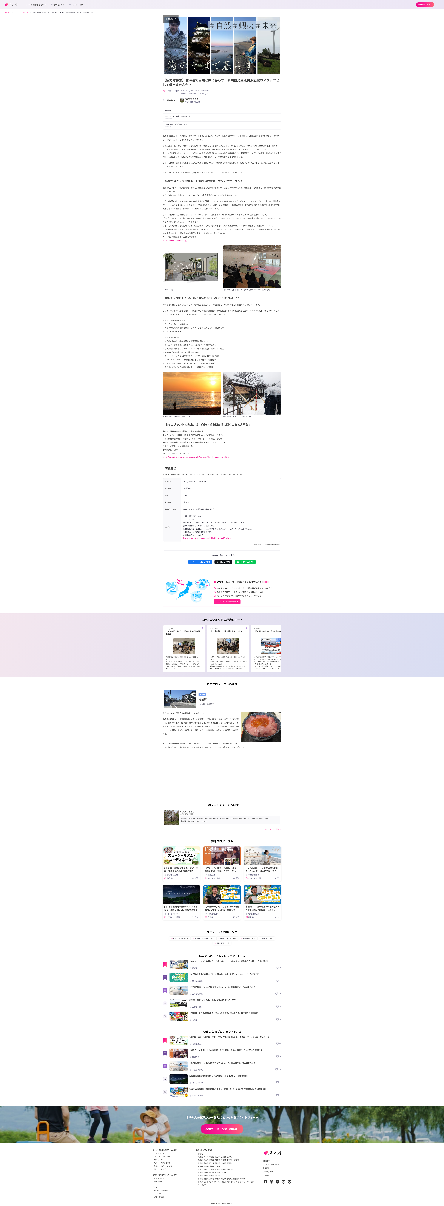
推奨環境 (266, 1168)
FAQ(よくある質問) (161, 1190)
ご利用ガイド (159, 1178)
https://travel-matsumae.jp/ (175, 240)
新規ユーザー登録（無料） (222, 1129)
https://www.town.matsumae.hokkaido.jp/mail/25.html (207, 538)
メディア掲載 (159, 1197)
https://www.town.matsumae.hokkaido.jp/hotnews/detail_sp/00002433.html (196, 457)
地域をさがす (159, 1159)
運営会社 (266, 1175)
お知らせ (157, 1193)
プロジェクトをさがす (162, 1156)
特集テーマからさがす (162, 1163)
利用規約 (266, 1161)
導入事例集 (158, 1181)
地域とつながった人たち (163, 1166)
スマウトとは (159, 1153)
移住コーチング (160, 1169)
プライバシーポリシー (271, 1164)
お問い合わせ (268, 1172)
